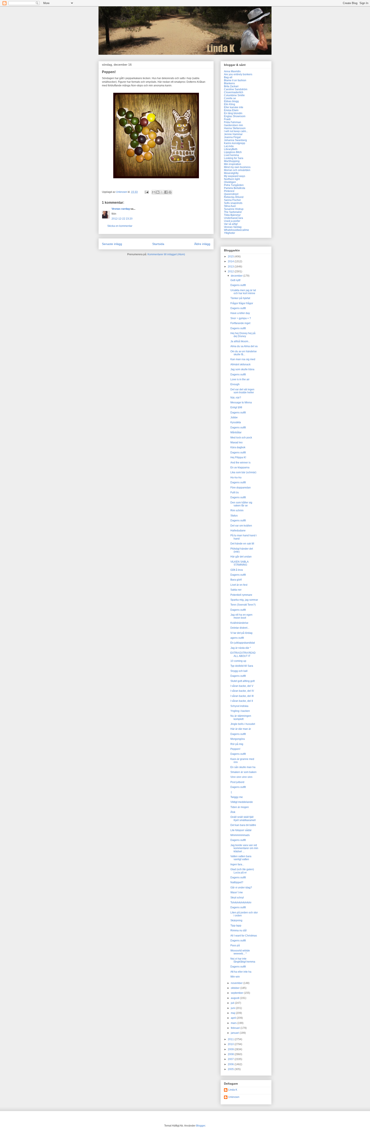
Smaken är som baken (243, 772)
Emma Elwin (231, 110)
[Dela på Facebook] (166, 192)
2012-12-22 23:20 (122, 218)
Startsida (158, 244)
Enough (235, 384)
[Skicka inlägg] (146, 191)
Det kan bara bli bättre (243, 825)
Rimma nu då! (238, 930)
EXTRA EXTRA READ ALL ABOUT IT (243, 654)
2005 (231, 1069)
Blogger (200, 1125)
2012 (231, 271)
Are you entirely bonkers (238, 74)
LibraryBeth (230, 149)
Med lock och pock (241, 437)
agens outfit (237, 637)
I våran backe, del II (241, 700)
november (237, 983)
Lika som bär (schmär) (243, 472)
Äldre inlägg (202, 244)
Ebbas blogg (231, 101)
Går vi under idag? (241, 887)
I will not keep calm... (236, 131)
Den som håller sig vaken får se (241, 504)
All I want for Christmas (243, 935)
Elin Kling (229, 104)
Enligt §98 (236, 407)
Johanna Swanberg (235, 140)
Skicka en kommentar (119, 225)
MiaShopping (232, 161)
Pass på (235, 945)
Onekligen (230, 182)
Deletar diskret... (239, 627)
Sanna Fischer (232, 200)
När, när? (235, 397)
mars (234, 1023)
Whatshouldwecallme (236, 230)
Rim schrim (236, 510)
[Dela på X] (162, 192)
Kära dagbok (237, 447)
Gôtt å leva (236, 569)
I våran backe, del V (241, 685)
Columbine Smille (234, 95)
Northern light (232, 179)
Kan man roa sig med (242, 359)
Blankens (229, 83)
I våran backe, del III (242, 696)
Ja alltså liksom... (240, 341)
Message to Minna (241, 402)
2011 (231, 1039)
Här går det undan (241, 556)
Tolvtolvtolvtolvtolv (240, 902)
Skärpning (236, 920)
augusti (235, 998)
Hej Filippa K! (238, 457)
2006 (231, 1064)
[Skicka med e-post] (154, 192)
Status (234, 515)
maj (233, 1013)
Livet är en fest (238, 584)
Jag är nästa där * (240, 647)
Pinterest (229, 191)
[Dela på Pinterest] (170, 192)
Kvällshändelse (239, 622)
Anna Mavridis (232, 71)
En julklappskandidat (242, 642)
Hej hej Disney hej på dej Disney (242, 335)
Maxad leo (236, 442)
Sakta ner (236, 589)
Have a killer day (240, 313)
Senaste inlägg (112, 244)
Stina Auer (230, 206)
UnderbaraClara (233, 218)
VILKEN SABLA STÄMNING (239, 563)
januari (235, 1032)
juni (233, 1008)
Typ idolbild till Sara (241, 665)
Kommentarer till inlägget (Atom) (166, 254)
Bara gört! (236, 579)
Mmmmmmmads (240, 835)
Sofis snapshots (233, 203)
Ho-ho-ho (236, 477)
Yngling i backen (240, 710)
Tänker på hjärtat (240, 298)
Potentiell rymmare (241, 594)
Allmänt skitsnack (240, 364)
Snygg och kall (239, 670)
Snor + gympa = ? (240, 318)
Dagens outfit (238, 285)
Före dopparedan (240, 487)
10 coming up (238, 660)
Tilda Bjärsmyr (232, 215)
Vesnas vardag (121, 208)
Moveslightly (231, 173)
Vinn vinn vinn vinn (241, 777)
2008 (231, 1054)
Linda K (232, 1089)
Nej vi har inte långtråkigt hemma (242, 960)
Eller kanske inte (233, 107)
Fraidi (227, 119)
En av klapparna (239, 467)
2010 (231, 1044)
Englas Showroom (234, 116)
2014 (231, 261)
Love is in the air (239, 379)
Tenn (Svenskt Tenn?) (243, 604)
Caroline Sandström (235, 89)
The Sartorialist (233, 212)
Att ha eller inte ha (240, 971)
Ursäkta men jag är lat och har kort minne (243, 292)
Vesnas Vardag (233, 227)
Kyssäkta (235, 422)
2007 (231, 1059)
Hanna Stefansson (235, 128)
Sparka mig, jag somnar (244, 599)
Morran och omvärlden (237, 170)
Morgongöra (237, 738)
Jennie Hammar (233, 134)
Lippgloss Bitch (233, 152)
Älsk (232, 812)
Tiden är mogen (239, 807)
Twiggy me (236, 797)
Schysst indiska (239, 706)
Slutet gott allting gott (242, 681)
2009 (231, 1049)
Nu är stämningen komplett (240, 717)
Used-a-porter (232, 221)
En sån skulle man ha (242, 767)
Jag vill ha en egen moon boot (241, 616)
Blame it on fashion (235, 80)
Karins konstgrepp (234, 143)
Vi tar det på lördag (241, 632)
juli (233, 1002)
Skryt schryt (237, 897)
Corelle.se (230, 98)
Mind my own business (237, 167)
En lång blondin (233, 113)
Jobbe (234, 417)
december (237, 275)
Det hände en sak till (242, 543)
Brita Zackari (231, 86)
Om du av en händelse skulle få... (243, 353)
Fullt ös (234, 492)
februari (235, 1027)
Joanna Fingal (232, 137)
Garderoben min (233, 125)
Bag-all (228, 77)
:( (231, 792)
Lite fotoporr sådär (241, 830)
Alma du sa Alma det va (244, 346)
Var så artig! (231, 224)
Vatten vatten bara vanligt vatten (240, 858)
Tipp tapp (235, 925)
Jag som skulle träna (242, 369)
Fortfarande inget (240, 323)
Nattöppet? (236, 882)
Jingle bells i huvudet (242, 724)
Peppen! (235, 749)
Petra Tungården (234, 185)
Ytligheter (229, 233)
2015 (231, 256)
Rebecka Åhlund (233, 197)
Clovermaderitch (233, 92)
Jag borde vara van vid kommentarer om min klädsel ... (244, 848)
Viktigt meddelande (241, 802)
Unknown (233, 1097)
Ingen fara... (237, 864)
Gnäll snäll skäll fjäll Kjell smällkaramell (243, 818)
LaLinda (229, 146)
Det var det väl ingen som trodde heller (242, 391)
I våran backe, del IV (242, 690)
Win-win (235, 976)
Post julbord (237, 782)
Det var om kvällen (241, 525)
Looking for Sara (233, 158)
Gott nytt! (235, 280)
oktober (235, 988)
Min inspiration (232, 164)
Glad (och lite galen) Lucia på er (242, 871)
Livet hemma (231, 155)
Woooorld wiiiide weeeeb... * (240, 952)
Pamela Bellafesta (234, 188)
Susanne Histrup (233, 209)
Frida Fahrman (232, 122)
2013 (231, 266)
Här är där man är (240, 728)
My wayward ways (234, 176)
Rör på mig (236, 744)
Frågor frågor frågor (241, 303)
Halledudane (238, 530)
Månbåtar (236, 432)
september (237, 992)
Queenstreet (231, 194)
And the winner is (240, 462)
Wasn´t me (236, 892)
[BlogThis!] (158, 192)
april (234, 1017)
